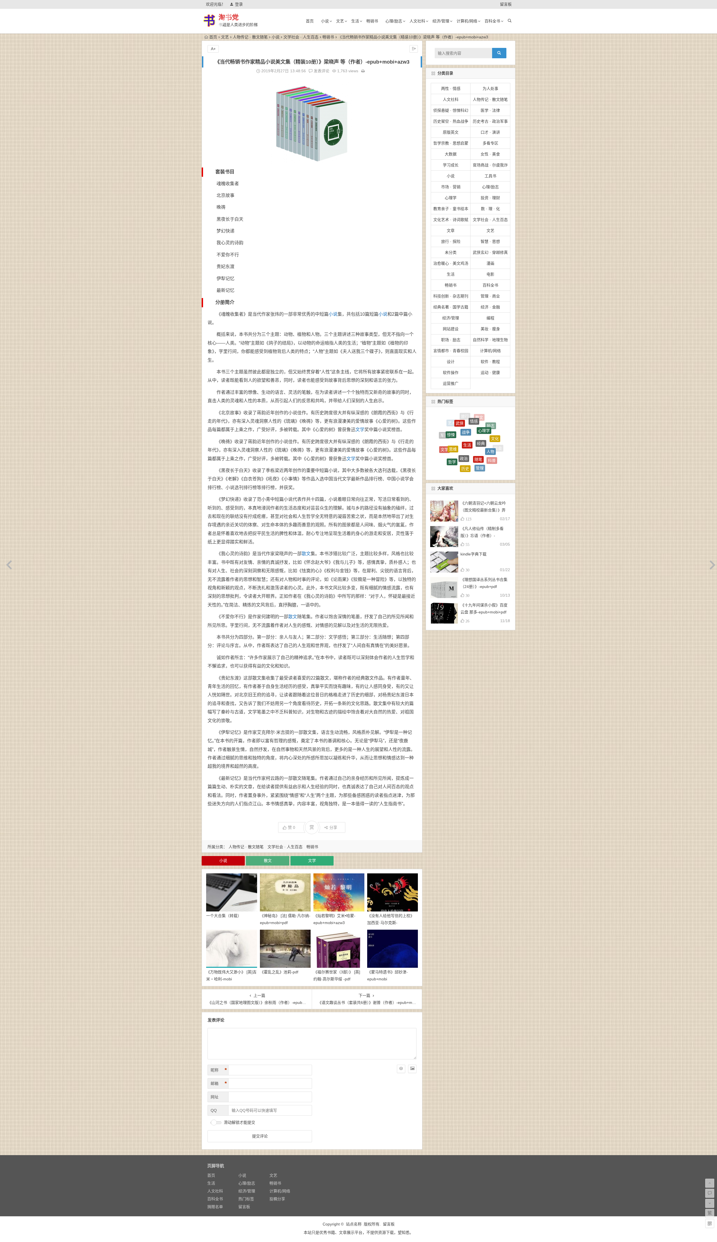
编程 (490, 318)
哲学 (452, 428)
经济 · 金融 (490, 307)
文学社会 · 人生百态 (300, 37)
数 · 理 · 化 (490, 208)
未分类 (451, 252)
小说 (325, 21)
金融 (456, 440)
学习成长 (450, 165)
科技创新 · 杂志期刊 (450, 296)
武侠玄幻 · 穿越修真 (490, 252)
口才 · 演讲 (490, 132)
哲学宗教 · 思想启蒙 (450, 143)
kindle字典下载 (473, 554)
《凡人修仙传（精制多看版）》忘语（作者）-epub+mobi (482, 535)
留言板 (506, 4)
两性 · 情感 (450, 88)
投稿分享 (277, 1199)
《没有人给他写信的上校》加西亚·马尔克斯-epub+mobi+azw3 (390, 922)
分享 (333, 827)
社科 (483, 466)
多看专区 (490, 143)
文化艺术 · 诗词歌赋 (450, 219)
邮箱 (219, 1083)
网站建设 (450, 329)
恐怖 (444, 451)
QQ (214, 1110)
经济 (451, 462)
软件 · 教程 (490, 361)
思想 (446, 445)
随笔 (478, 418)
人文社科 (417, 21)
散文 (306, 553)
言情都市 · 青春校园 (450, 350)
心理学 (451, 198)
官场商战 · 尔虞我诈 (490, 165)
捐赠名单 (215, 1206)
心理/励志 (393, 21)
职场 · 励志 (450, 340)
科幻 (470, 439)
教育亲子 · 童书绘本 (450, 208)
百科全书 (492, 21)
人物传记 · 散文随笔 (250, 37)
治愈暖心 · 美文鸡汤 (450, 263)
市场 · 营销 (450, 187)
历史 (465, 426)
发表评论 (321, 71)
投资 (468, 453)
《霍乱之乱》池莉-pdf (279, 972)
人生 (481, 457)
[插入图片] (412, 1069)
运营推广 (450, 383)
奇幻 (484, 443)
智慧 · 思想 (490, 241)
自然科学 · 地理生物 (490, 340)
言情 (465, 466)
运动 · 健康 (490, 372)
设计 (451, 361)
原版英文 (450, 132)
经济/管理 (440, 21)
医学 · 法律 (490, 110)
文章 (451, 230)
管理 (480, 427)
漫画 (490, 263)
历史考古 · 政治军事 (490, 121)
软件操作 (450, 372)
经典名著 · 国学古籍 (450, 307)
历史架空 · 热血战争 (450, 121)
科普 (492, 433)
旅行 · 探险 (450, 241)
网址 (214, 1097)
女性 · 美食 (490, 154)
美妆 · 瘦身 (490, 329)
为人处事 (490, 88)
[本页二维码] (709, 1223)
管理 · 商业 (490, 296)
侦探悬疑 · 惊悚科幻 (450, 110)
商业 (470, 471)
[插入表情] (401, 1069)
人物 (490, 424)
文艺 (340, 21)
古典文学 (493, 450)
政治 (464, 417)
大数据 (451, 154)
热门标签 (246, 1199)
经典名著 (493, 459)
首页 (310, 21)
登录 (239, 4)
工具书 (490, 176)
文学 (359, 429)
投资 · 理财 (490, 198)
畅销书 (372, 21)
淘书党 (228, 17)
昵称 (219, 1070)
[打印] (363, 71)
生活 (355, 21)
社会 (498, 441)
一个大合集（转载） (223, 915)
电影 (490, 274)
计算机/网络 (467, 21)
